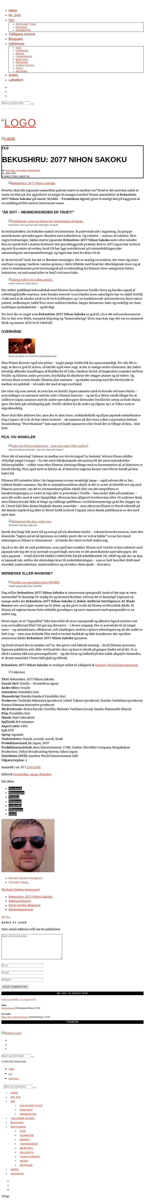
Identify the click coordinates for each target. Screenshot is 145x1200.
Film (18, 47)
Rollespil (22, 62)
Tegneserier (24, 56)
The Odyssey (7, 1008)
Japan (34, 774)
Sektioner (16, 44)
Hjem (12, 10)
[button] (32, 103)
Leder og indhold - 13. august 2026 (18, 999)
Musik (19, 68)
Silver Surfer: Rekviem (24, 905)
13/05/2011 (33, 767)
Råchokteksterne (20, 909)
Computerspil (25, 65)
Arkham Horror (19, 901)
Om (11, 20)
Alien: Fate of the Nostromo (14, 1017)
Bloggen (15, 39)
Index (13, 75)
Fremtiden (20, 774)
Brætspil (22, 59)
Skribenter (23, 30)
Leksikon (15, 80)
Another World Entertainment (116, 665)
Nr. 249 (14, 15)
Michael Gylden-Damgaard (23, 170)
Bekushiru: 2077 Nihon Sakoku (30, 896)
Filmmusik (22, 50)
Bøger (20, 53)
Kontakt (22, 27)
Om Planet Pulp (26, 24)
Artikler (21, 71)
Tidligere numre (21, 34)
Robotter (45, 774)
